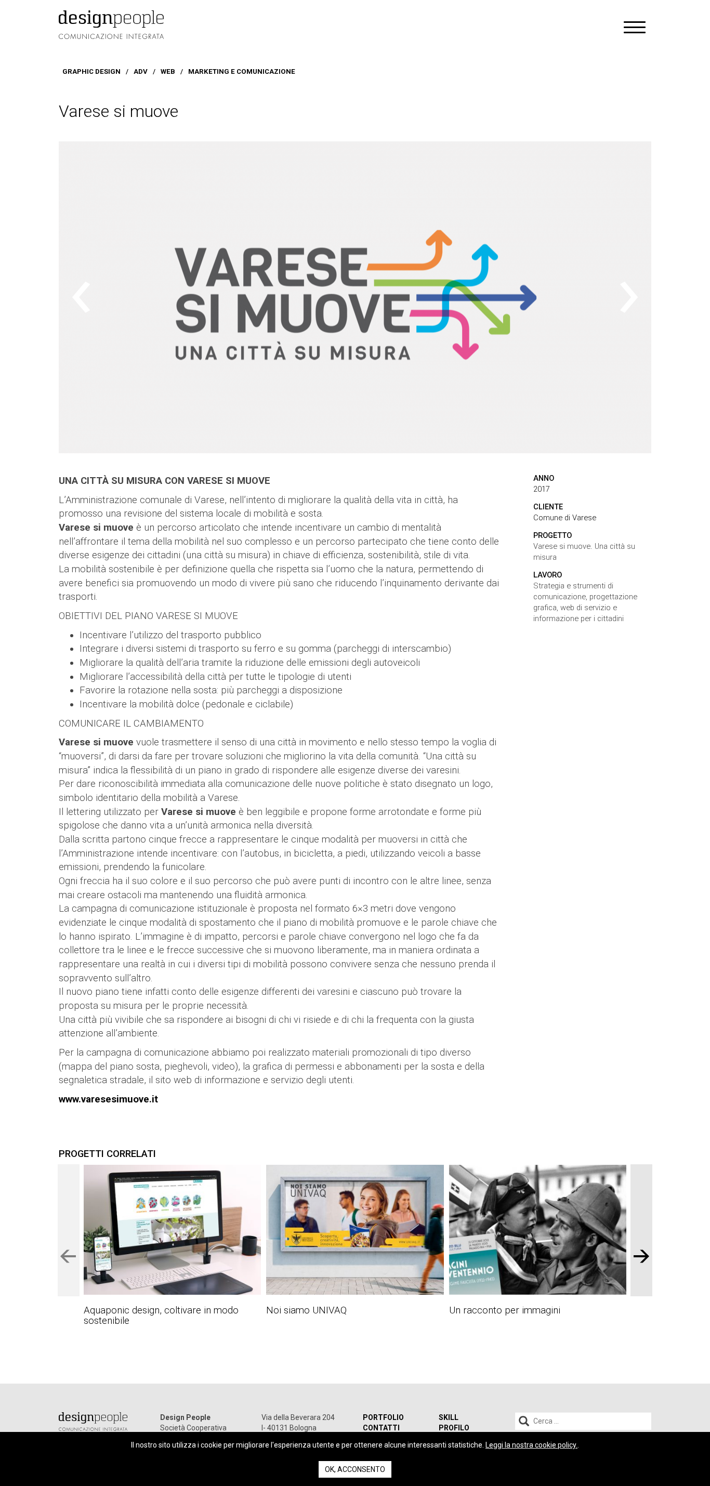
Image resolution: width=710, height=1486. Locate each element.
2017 (541, 489)
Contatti (381, 1428)
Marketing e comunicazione (241, 71)
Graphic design (91, 71)
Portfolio (383, 1417)
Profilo (454, 1428)
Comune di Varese (564, 517)
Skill (448, 1417)
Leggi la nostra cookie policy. (531, 1445)
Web (168, 71)
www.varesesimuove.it (108, 1099)
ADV (141, 71)
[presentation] (81, 297)
